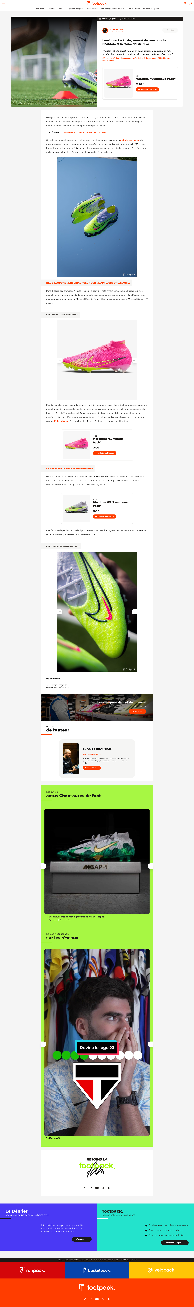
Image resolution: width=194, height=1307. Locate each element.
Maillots (51, 9)
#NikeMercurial (150, 58)
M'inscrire (80, 1239)
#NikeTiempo (108, 61)
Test (60, 9)
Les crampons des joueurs (113, 9)
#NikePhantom (164, 58)
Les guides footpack (74, 9)
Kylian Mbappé (61, 421)
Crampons (39, 9)
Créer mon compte (173, 1243)
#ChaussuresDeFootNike (132, 58)
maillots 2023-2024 (129, 140)
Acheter (135, 711)
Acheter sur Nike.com (149, 89)
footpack (60, 1260)
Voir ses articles (90, 768)
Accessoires (92, 9)
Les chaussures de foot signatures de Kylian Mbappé (76, 917)
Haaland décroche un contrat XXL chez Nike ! (85, 132)
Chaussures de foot (72, 1260)
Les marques (134, 9)
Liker (172, 30)
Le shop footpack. (151, 9)
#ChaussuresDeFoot (111, 58)
